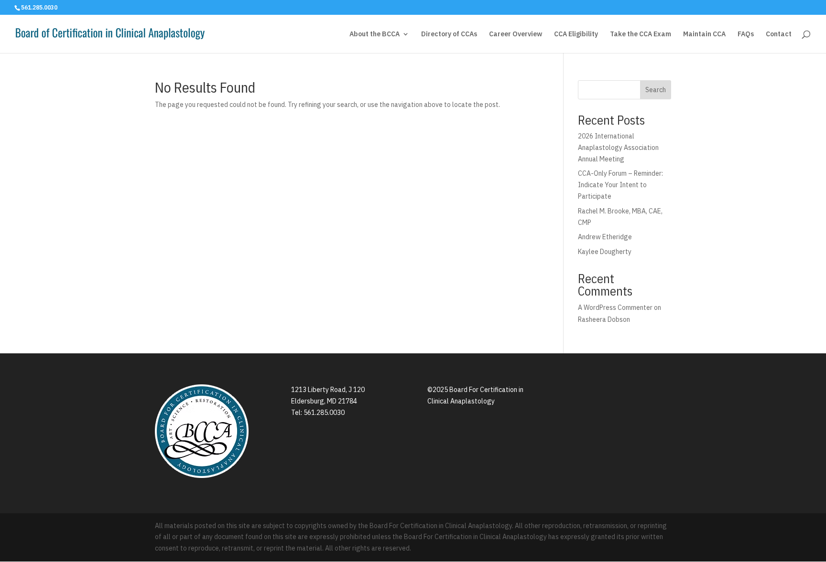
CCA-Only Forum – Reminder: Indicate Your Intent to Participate (620, 185)
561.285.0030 (324, 412)
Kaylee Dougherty (604, 251)
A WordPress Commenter (615, 307)
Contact (779, 34)
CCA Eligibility (576, 34)
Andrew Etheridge (605, 237)
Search (655, 89)
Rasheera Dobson (604, 319)
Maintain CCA (704, 34)
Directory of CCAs (449, 34)
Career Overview (515, 34)
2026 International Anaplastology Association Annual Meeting (618, 147)
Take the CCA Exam (640, 34)
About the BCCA (374, 34)
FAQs (746, 34)
